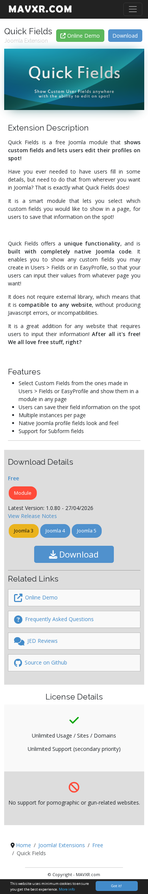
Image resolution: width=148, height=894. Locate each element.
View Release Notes (32, 516)
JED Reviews (42, 640)
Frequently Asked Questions (59, 619)
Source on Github (45, 662)
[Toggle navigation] (132, 9)
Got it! (116, 885)
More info (67, 889)
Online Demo (83, 35)
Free (13, 478)
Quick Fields (28, 31)
